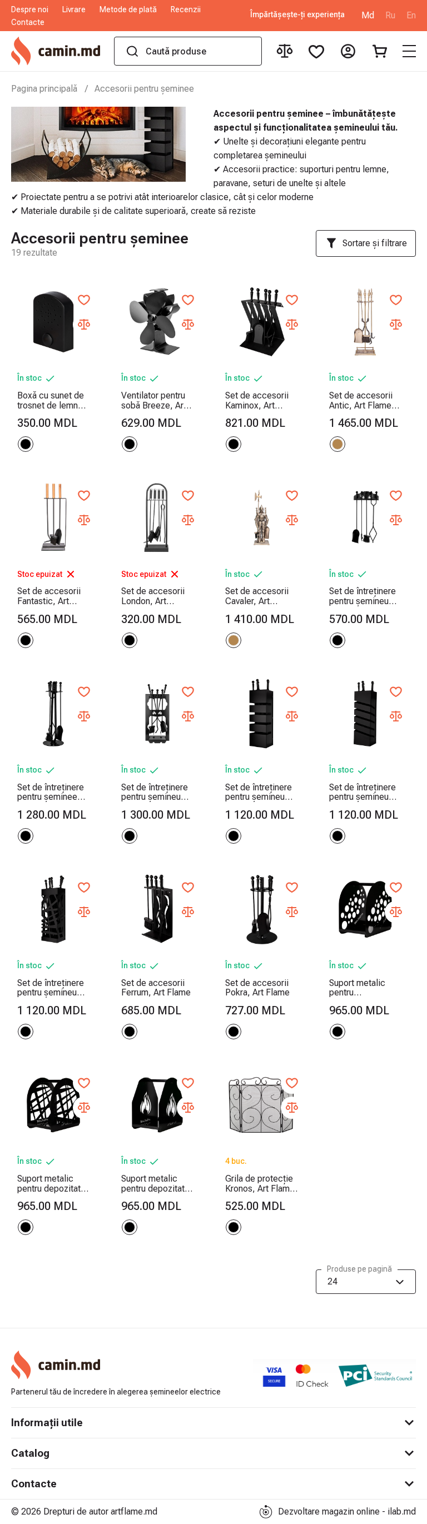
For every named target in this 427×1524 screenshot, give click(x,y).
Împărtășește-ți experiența (297, 15)
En (411, 16)
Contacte (27, 22)
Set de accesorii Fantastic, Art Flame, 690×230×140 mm (52, 596)
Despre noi (29, 9)
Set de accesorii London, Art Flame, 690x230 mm (153, 596)
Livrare (74, 9)
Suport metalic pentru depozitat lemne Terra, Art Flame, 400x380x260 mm (156, 1183)
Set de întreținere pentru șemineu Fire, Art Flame (50, 988)
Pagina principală (44, 88)
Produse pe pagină (359, 1269)
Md (367, 16)
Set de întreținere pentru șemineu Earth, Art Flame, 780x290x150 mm (260, 792)
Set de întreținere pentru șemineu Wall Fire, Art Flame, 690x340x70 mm (362, 596)
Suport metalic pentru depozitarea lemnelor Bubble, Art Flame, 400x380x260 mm (364, 988)
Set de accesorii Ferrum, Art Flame (156, 988)
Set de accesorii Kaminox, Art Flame (257, 400)
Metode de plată (128, 9)
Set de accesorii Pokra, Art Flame (257, 988)
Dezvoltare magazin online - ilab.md (347, 1511)
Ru (390, 16)
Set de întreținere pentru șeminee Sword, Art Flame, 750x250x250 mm (52, 792)
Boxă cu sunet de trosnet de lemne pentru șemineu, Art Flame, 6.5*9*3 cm (50, 400)
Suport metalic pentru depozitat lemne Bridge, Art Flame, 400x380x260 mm (52, 1183)
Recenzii (186, 9)
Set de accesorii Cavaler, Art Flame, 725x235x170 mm (260, 596)
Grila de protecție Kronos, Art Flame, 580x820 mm (261, 1183)
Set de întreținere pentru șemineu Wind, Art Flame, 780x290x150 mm (364, 792)
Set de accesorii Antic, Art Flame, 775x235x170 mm (364, 400)
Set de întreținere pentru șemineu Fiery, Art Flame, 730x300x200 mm (156, 792)
